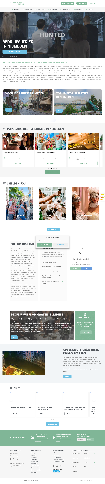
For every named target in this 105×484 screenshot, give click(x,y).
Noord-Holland (76, 453)
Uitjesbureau (36, 480)
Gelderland (87, 458)
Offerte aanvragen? (85, 318)
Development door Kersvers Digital (86, 480)
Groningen (75, 471)
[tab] (78, 454)
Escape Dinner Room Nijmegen (44, 152)
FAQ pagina (47, 256)
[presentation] (11, 400)
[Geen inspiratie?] (53, 437)
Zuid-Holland (75, 458)
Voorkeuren (60, 245)
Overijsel (86, 453)
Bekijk (15, 413)
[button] (94, 3)
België (85, 466)
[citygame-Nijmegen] (19, 203)
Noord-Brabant (76, 462)
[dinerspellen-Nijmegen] (52, 203)
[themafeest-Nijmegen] (85, 203)
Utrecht (74, 466)
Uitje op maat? (41, 435)
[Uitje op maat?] (32, 437)
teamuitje (26, 257)
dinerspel (16, 263)
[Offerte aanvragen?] (85, 314)
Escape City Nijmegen (74, 152)
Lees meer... (5, 83)
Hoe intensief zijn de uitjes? (49, 262)
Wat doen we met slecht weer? (50, 272)
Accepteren (44, 245)
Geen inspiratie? (64, 435)
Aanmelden (90, 439)
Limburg (86, 462)
